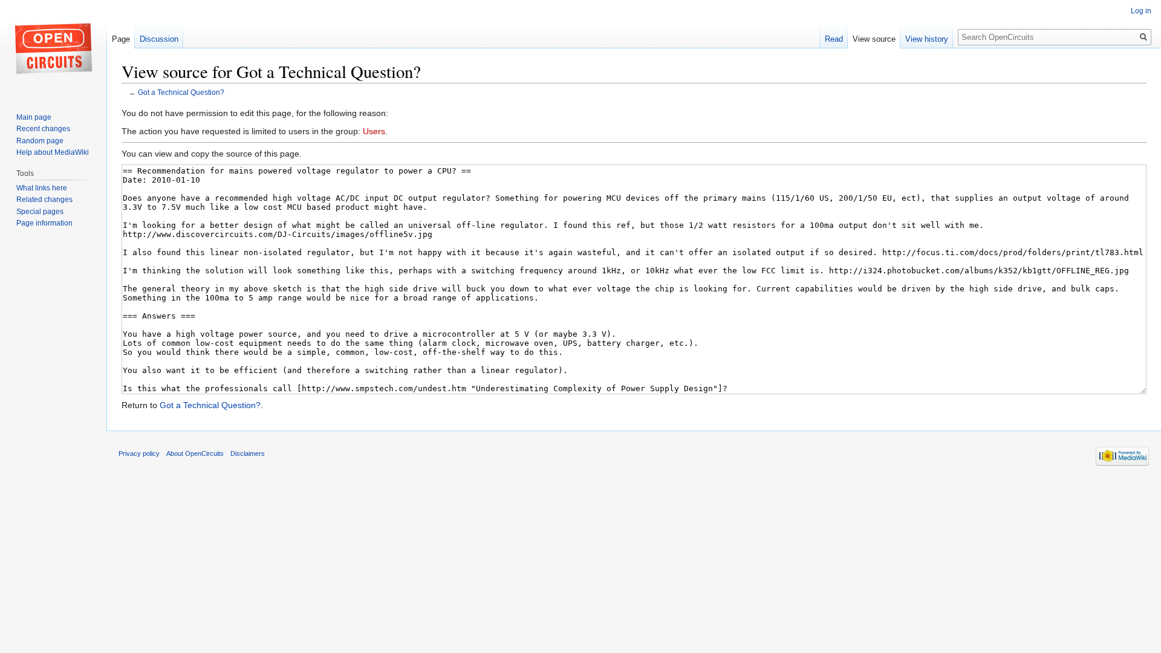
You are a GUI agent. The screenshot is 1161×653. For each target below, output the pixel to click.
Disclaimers (247, 453)
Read (834, 39)
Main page (33, 117)
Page (121, 39)
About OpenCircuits (195, 453)
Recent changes (43, 129)
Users (374, 131)
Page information (44, 223)
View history (926, 39)
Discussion (159, 39)
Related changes (44, 199)
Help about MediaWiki (52, 152)
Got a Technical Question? (181, 92)
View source (874, 39)
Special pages (39, 211)
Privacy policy (139, 453)
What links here (41, 188)
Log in (1141, 11)
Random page (39, 141)
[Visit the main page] (53, 48)
